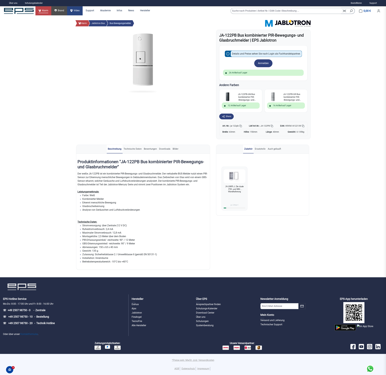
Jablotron (137, 312)
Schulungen (202, 321)
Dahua (135, 304)
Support (373, 3)
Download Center (205, 312)
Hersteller (137, 298)
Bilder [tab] (175, 148)
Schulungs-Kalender (206, 308)
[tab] (115, 149)
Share (228, 116)
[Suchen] (351, 11)
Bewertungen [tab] (150, 148)
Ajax (134, 308)
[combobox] (286, 11)
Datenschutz (188, 368)
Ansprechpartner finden (208, 304)
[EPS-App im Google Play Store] (345, 327)
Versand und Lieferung (272, 320)
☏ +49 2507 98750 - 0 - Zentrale (24, 310)
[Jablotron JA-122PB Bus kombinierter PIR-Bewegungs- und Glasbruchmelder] (142, 62)
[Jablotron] (293, 23)
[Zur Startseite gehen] (19, 11)
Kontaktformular (29, 334)
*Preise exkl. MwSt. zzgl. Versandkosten (193, 360)
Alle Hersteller (139, 325)
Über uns (13, 3)
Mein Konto (267, 314)
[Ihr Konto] (378, 11)
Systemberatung (205, 325)
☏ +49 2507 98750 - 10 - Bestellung (26, 316)
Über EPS (201, 298)
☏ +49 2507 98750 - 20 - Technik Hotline (29, 323)
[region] (142, 62)
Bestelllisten (356, 3)
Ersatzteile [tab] (260, 148)
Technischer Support (271, 324)
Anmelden (263, 63)
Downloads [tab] (164, 148)
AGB (176, 368)
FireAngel (137, 316)
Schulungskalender (34, 3)
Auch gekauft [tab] (274, 148)
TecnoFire (137, 321)
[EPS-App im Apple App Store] (365, 327)
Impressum (203, 368)
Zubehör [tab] (248, 148)
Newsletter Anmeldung (274, 298)
